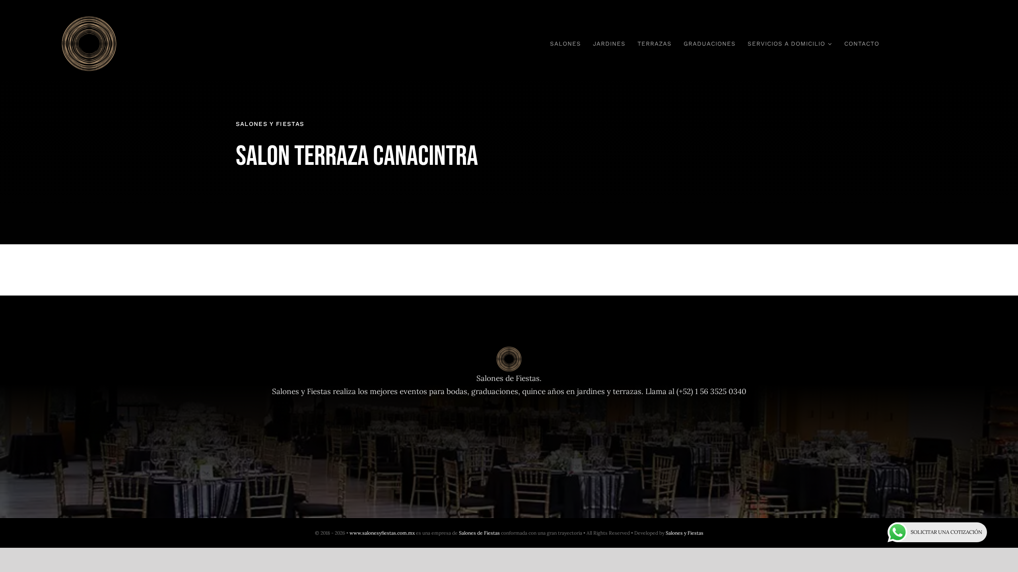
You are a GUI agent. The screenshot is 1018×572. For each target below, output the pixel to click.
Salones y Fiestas (684, 533)
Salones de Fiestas (479, 533)
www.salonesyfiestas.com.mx (382, 533)
